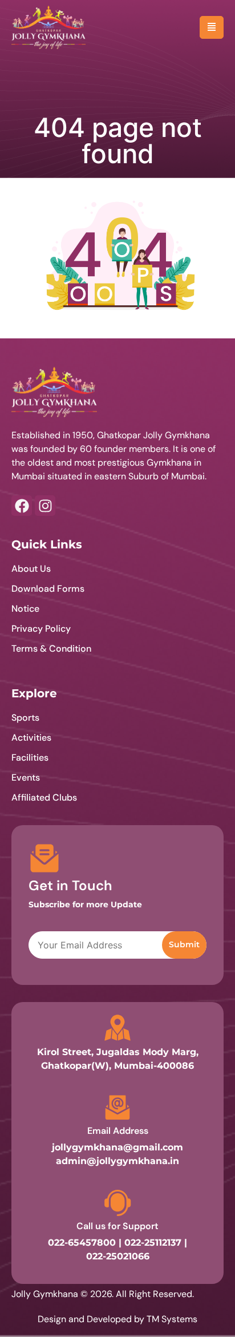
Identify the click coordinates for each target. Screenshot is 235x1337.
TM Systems (172, 1319)
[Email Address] (117, 1107)
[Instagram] (45, 505)
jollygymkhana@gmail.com (117, 1147)
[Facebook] (21, 505)
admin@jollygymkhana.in (117, 1161)
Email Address (117, 1131)
